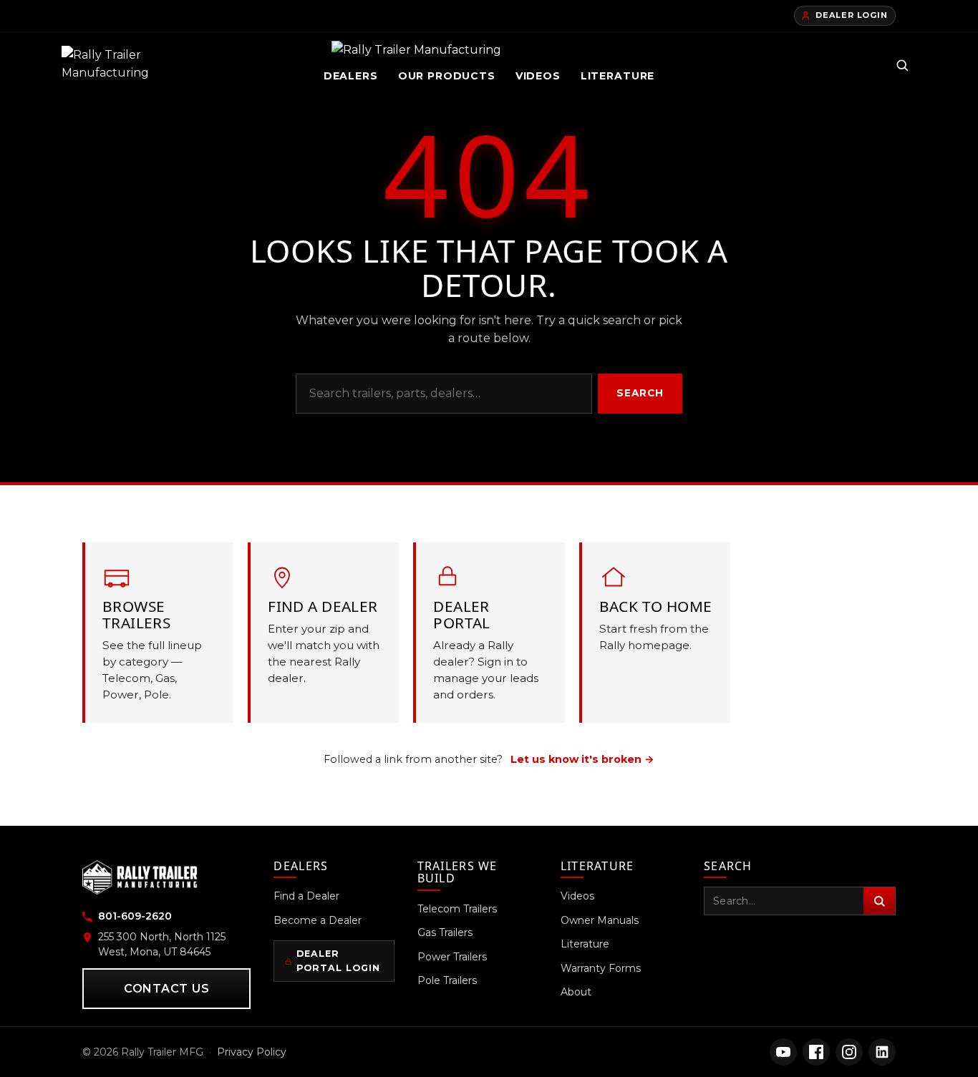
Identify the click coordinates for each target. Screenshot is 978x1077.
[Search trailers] (902, 65)
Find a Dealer (306, 896)
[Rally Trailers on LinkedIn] (882, 1052)
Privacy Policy (251, 1052)
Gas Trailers (445, 932)
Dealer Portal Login (338, 960)
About (576, 991)
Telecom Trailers (457, 908)
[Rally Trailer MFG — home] (110, 65)
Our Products (446, 75)
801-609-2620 (135, 916)
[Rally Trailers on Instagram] (849, 1052)
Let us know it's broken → (582, 759)
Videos (538, 75)
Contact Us (167, 988)
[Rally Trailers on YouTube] (783, 1052)
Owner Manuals (600, 920)
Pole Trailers (447, 980)
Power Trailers (452, 956)
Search (640, 393)
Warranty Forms (601, 968)
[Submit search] (879, 901)
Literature (617, 75)
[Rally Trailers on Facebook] (816, 1052)
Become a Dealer (317, 920)
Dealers (351, 75)
